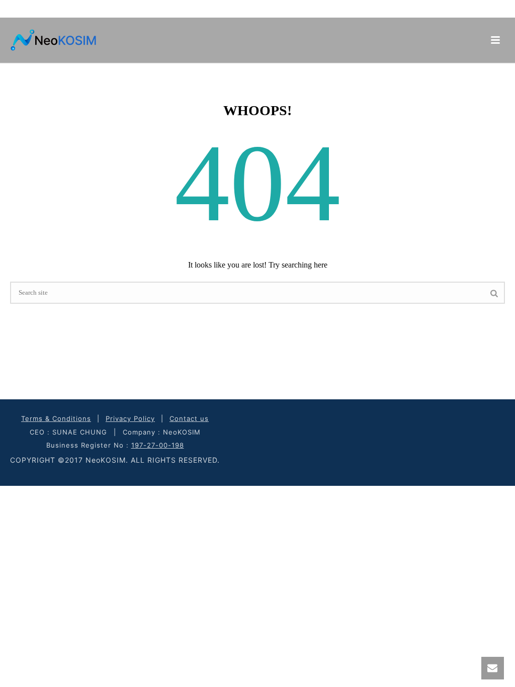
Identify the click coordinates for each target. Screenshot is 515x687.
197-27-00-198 (157, 445)
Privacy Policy (130, 418)
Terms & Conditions (56, 418)
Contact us (189, 418)
